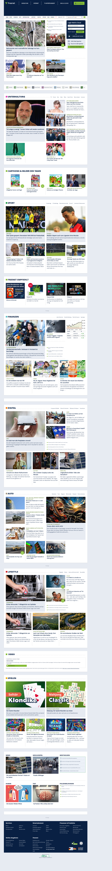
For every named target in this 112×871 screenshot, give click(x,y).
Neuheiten (54, 493)
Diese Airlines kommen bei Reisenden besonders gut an (57, 609)
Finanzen (13, 316)
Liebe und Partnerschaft (74, 572)
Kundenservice (36, 840)
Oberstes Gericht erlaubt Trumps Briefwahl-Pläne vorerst (71, 767)
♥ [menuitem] (56, 17)
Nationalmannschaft (63, 203)
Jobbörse (21, 825)
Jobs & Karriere (60, 317)
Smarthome (82, 408)
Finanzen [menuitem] (15, 17)
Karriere (48, 845)
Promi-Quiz (35, 831)
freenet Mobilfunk (10, 840)
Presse (47, 842)
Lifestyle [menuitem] (33, 17)
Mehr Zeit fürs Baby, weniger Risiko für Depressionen (70, 764)
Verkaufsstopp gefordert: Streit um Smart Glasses (56, 446)
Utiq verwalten (36, 849)
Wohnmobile (68, 493)
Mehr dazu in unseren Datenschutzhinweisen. (71, 668)
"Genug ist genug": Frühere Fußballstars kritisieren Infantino (56, 21)
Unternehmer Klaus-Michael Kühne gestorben (69, 758)
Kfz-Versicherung (64, 832)
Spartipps (83, 317)
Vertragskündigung (50, 847)
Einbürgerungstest (37, 827)
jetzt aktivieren (11, 665)
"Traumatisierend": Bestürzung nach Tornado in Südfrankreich (55, 27)
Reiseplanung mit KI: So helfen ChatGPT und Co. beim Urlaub (58, 442)
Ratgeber (61, 572)
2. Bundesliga (55, 203)
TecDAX (69, 338)
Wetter (20, 827)
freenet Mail (62, 829)
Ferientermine (9, 829)
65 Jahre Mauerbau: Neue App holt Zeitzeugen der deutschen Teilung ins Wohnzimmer (62, 449)
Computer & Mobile (55, 408)
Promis (54, 96)
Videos (47, 827)
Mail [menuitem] (48, 17)
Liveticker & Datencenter (79, 203)
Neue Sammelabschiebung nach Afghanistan (55, 23)
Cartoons (83, 96)
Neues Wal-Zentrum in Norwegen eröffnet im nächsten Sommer (58, 607)
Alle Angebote (80, 3)
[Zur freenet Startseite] (10, 3)
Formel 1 (71, 203)
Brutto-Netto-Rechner (78, 829)
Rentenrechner (76, 831)
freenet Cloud (63, 827)
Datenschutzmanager (38, 847)
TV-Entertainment (49, 3)
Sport (11, 203)
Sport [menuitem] (10, 17)
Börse (7, 825)
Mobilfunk (25, 3)
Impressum (35, 844)
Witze (65, 96)
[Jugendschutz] (46, 855)
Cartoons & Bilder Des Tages (24, 171)
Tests (59, 493)
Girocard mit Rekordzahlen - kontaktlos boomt (55, 353)
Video (61, 96)
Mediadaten (48, 844)
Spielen (12, 678)
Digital (12, 408)
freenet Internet (9, 844)
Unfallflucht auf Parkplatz (65, 788)
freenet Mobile (22, 842)
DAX (68, 333)
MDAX (69, 335)
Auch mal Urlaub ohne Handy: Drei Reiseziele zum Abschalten (58, 605)
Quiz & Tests (70, 96)
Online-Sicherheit (77, 825)
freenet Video (22, 840)
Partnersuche (22, 829)
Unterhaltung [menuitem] (26, 17)
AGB (34, 851)
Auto (11, 493)
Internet (36, 3)
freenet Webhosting (64, 831)
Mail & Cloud (64, 3)
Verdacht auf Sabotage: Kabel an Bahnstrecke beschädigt (71, 761)
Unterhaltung (16, 96)
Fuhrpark (74, 493)
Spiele (47, 825)
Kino (58, 96)
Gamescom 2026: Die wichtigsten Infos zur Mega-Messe (56, 444)
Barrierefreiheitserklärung (39, 842)
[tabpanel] (25, 37)
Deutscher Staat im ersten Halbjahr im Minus (55, 356)
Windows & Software (74, 408)
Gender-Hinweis (49, 840)
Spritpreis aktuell (9, 827)
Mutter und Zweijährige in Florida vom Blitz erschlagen (55, 30)
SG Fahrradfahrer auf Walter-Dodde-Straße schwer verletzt (70, 794)
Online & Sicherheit (64, 408)
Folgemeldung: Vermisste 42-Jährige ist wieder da (69, 796)
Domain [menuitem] (52, 17)
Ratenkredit (75, 827)
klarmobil (21, 844)
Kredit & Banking (67, 317)
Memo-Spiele (77, 96)
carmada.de (21, 845)
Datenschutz (35, 845)
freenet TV (8, 842)
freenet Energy (9, 845)
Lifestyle (13, 571)
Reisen (65, 572)
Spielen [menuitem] (44, 17)
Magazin (63, 493)
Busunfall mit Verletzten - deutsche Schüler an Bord (70, 770)
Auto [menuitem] (20, 17)
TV (51, 96)
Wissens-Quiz (49, 829)
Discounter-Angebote (64, 825)
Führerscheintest (81, 493)
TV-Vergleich (76, 832)
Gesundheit (82, 572)
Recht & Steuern (76, 317)
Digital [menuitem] (39, 17)
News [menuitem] (7, 17)
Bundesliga (48, 203)
